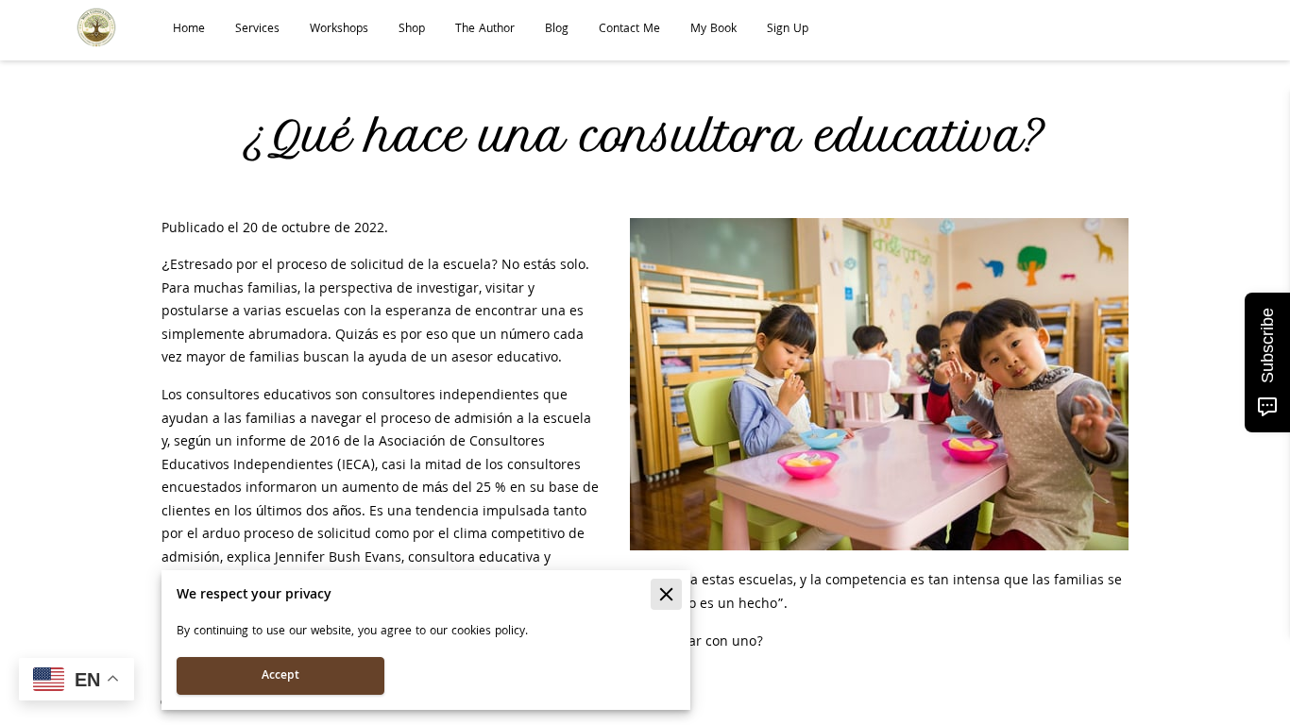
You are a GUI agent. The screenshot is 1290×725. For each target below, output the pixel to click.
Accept (280, 676)
